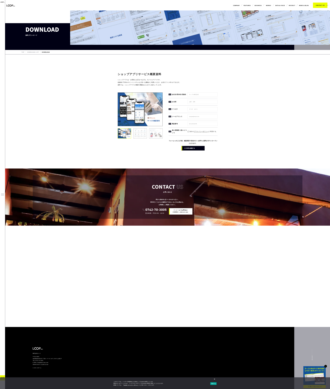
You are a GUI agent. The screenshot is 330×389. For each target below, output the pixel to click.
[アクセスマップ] (167, 276)
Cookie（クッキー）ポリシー (130, 385)
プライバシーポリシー (201, 131)
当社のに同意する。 (195, 131)
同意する (213, 383)
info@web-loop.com (42, 362)
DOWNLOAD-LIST (33, 52)
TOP (22, 52)
